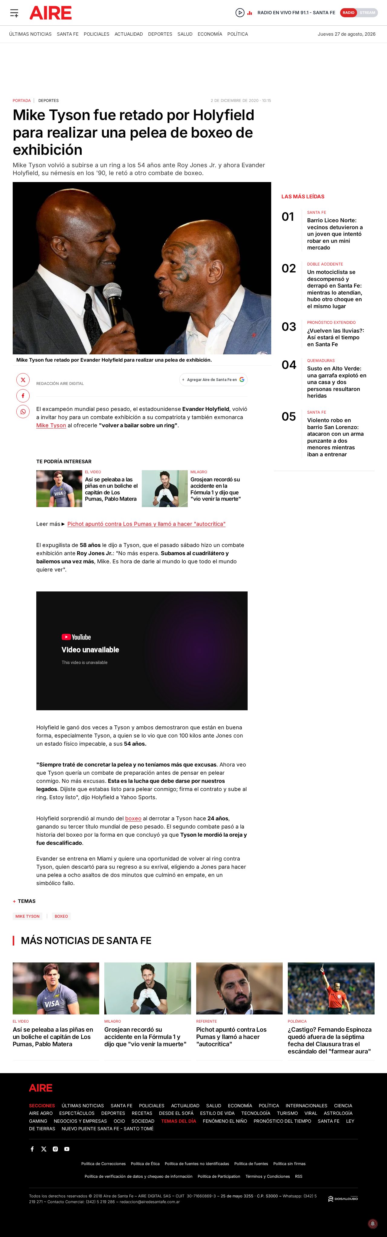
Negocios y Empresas (80, 1121)
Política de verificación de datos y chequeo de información (139, 1176)
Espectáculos (77, 1113)
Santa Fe (68, 34)
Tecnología (255, 1113)
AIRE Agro (41, 1113)
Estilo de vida (217, 1113)
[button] (14, 13)
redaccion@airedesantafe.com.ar (150, 1202)
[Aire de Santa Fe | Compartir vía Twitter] (23, 379)
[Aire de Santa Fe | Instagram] (55, 1149)
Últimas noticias (30, 34)
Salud (185, 34)
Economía (210, 34)
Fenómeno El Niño (225, 1121)
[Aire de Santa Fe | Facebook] (32, 1149)
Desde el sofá (176, 1113)
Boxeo (61, 916)
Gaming (38, 1121)
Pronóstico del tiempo (282, 1121)
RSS (298, 1176)
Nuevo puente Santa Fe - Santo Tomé (108, 1128)
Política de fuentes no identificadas (197, 1163)
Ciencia (343, 1105)
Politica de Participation (219, 1176)
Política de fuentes (251, 1163)
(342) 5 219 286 (100, 1202)
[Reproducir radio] (240, 12)
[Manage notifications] (373, 1224)
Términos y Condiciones (268, 1176)
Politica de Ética (145, 1163)
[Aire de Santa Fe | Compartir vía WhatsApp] (23, 411)
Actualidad (129, 34)
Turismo (287, 1113)
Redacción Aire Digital (60, 383)
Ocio (119, 1121)
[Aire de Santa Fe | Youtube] (67, 1149)
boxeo (133, 818)
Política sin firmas (289, 1163)
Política (237, 34)
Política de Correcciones (103, 1163)
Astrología (338, 1113)
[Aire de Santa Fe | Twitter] (44, 1149)
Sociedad (143, 1121)
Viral (310, 1113)
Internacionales (306, 1105)
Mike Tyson (51, 425)
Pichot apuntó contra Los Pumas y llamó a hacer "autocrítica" (146, 524)
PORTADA (22, 100)
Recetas (142, 1113)
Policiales (96, 34)
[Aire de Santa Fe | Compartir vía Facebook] (23, 395)
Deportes (160, 34)
